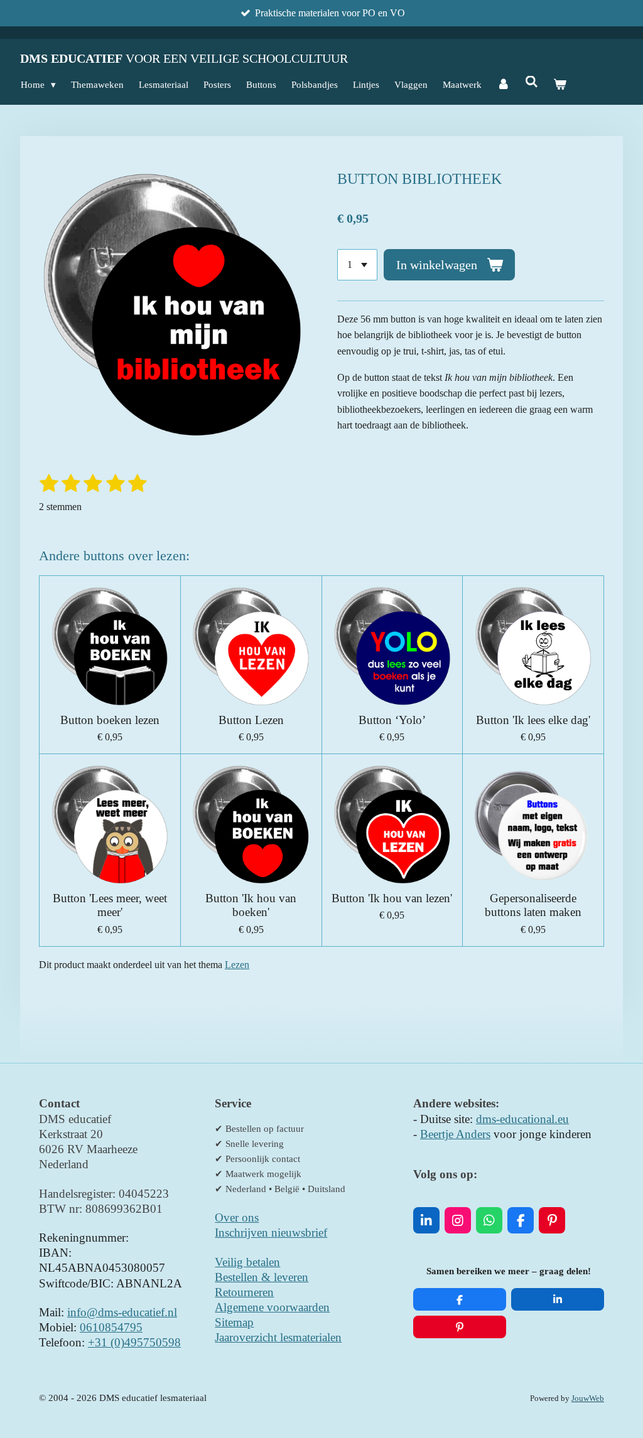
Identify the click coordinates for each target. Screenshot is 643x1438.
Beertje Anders (455, 1134)
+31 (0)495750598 (134, 1342)
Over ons (237, 1217)
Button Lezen (251, 720)
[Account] (503, 84)
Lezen (237, 964)
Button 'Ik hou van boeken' (250, 905)
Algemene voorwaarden (272, 1307)
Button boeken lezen (109, 720)
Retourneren (244, 1292)
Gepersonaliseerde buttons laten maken (533, 905)
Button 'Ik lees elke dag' (533, 720)
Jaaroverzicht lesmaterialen (278, 1337)
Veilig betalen (247, 1262)
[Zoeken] (531, 82)
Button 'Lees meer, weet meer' (110, 905)
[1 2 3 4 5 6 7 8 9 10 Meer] (357, 264)
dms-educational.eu (522, 1119)
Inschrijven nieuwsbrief (271, 1232)
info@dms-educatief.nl (122, 1312)
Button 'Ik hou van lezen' (392, 898)
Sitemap (234, 1322)
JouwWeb (587, 1398)
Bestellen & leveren (261, 1277)
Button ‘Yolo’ (392, 720)
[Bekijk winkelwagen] (560, 84)
